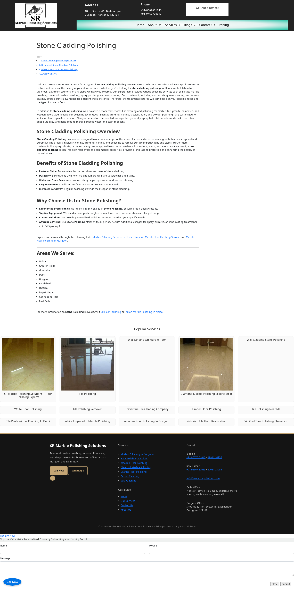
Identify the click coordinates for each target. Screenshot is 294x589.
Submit (286, 584)
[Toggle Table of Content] (39, 56)
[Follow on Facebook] (52, 478)
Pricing (224, 25)
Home (139, 25)
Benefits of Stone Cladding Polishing (59, 65)
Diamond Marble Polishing (136, 467)
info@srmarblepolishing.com (203, 478)
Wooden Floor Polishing (134, 462)
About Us (154, 25)
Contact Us (207, 25)
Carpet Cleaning (130, 476)
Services (171, 25)
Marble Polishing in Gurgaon (137, 454)
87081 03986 (215, 469)
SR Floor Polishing (111, 311)
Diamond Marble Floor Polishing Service (156, 237)
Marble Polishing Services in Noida (113, 237)
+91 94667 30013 (196, 469)
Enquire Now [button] (7, 535)
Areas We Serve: (49, 73)
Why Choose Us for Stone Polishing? (59, 69)
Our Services (128, 500)
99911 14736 (215, 457)
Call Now (12, 582)
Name (3, 545)
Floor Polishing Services (134, 458)
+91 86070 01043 (196, 457)
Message (5, 558)
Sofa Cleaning (128, 480)
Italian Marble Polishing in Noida (144, 311)
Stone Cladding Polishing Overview (58, 60)
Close (275, 584)
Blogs (188, 25)
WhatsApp (78, 470)
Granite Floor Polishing (134, 471)
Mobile (153, 545)
